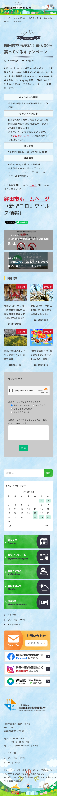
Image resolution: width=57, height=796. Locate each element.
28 (35, 517)
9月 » (48, 525)
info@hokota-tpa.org (27, 745)
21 (35, 513)
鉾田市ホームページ (23, 135)
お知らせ (30, 60)
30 (48, 517)
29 (41, 517)
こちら (33, 185)
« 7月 (9, 525)
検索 (48, 472)
